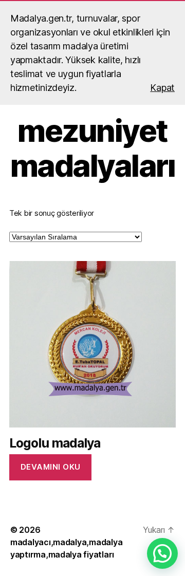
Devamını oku (51, 467)
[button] (162, 553)
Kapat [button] (162, 87)
